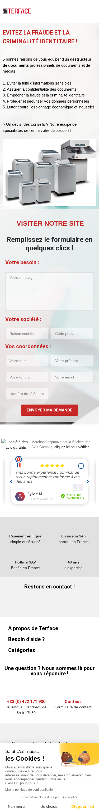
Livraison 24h (73, 536)
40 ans (73, 562)
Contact (73, 701)
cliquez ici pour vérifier (71, 447)
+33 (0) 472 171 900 (26, 701)
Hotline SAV (25, 562)
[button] (49, 223)
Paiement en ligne (25, 536)
